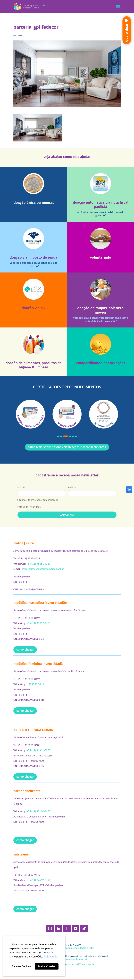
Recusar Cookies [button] (21, 966)
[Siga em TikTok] (84, 928)
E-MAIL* (72, 487)
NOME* (21, 487)
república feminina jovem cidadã (38, 664)
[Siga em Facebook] (67, 928)
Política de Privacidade (29, 507)
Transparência (86, 964)
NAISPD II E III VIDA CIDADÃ (33, 730)
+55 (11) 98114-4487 (38, 811)
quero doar (126, 32)
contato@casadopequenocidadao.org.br (43, 568)
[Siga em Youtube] (75, 928)
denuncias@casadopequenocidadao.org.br (67, 958)
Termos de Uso (70, 964)
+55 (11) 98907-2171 (38, 623)
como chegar (25, 649)
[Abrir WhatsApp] (126, 971)
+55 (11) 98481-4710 (38, 563)
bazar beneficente (27, 791)
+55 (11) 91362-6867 (38, 750)
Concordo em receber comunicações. (39, 500)
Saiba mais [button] (50, 956)
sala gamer (21, 854)
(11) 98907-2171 (36, 684)
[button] (58, 436)
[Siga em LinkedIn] (58, 928)
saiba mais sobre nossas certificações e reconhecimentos (67, 447)
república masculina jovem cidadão (40, 603)
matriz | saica (23, 543)
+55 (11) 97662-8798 (38, 879)
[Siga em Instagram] (50, 928)
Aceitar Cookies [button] (46, 966)
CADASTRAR (67, 514)
